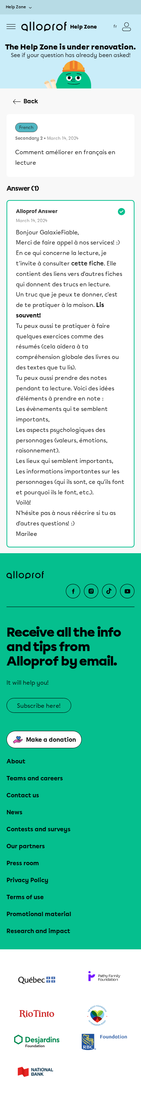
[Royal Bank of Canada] (104, 1043)
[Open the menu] (11, 26)
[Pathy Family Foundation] (104, 981)
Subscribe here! (39, 705)
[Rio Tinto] (37, 1016)
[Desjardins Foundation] (37, 1043)
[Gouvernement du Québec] (37, 981)
